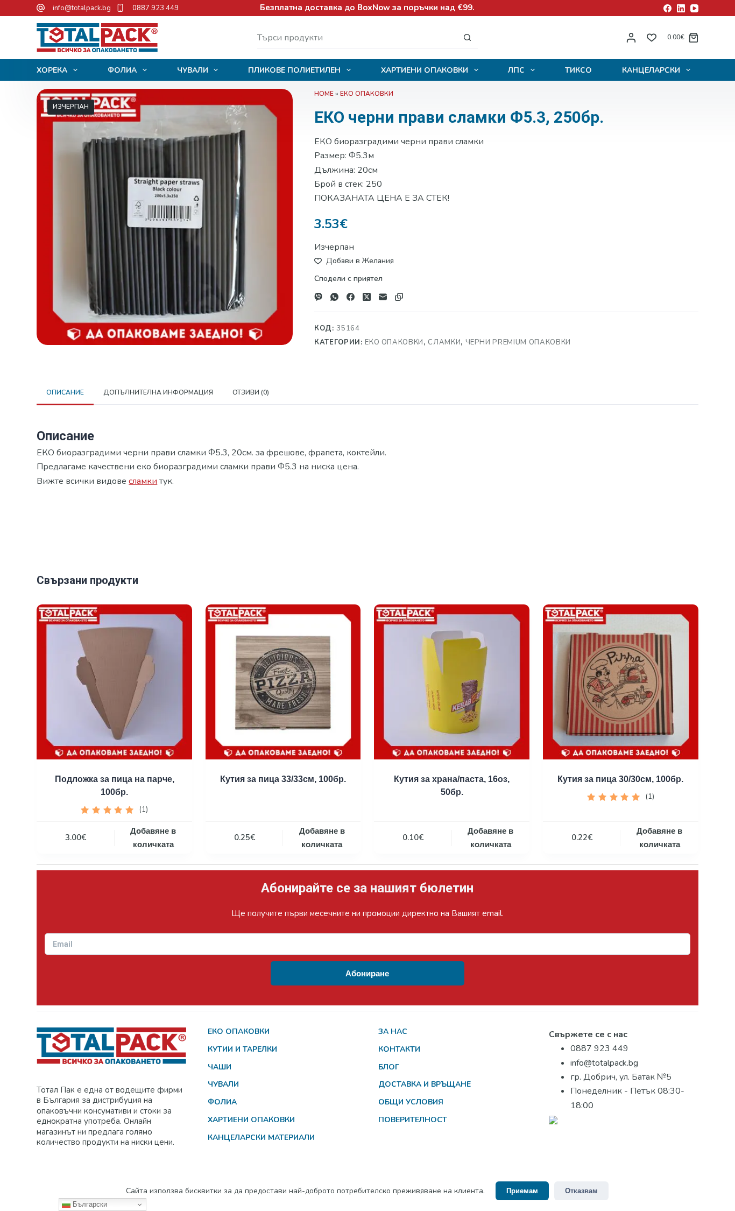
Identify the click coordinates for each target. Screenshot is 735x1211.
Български (88, 1204)
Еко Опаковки (366, 93)
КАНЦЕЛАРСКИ (651, 70)
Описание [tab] (65, 392)
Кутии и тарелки (242, 1049)
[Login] (631, 38)
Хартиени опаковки (251, 1120)
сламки (143, 481)
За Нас (392, 1031)
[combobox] (357, 37)
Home (324, 93)
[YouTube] (694, 8)
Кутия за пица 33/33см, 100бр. (283, 779)
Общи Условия (410, 1102)
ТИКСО (578, 70)
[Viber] (318, 297)
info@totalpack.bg (82, 8)
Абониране (367, 973)
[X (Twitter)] (367, 297)
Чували (223, 1084)
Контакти (399, 1049)
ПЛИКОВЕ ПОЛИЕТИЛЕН (294, 70)
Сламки (444, 342)
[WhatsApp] (334, 297)
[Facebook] (667, 8)
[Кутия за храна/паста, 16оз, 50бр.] (451, 682)
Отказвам (581, 1191)
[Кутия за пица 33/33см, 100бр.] (283, 682)
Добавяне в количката (153, 837)
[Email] (383, 297)
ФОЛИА (122, 70)
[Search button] (467, 37)
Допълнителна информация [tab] (158, 392)
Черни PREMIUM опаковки (518, 342)
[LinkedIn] (681, 8)
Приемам (522, 1191)
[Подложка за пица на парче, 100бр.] (114, 682)
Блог (388, 1067)
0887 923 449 (155, 8)
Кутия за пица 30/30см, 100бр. (620, 779)
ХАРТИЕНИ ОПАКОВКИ (424, 70)
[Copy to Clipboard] (399, 297)
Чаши (219, 1067)
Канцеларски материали (261, 1137)
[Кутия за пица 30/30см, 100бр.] (620, 682)
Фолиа (222, 1102)
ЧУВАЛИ (192, 70)
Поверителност (412, 1120)
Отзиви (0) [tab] (250, 392)
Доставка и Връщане (424, 1084)
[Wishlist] (651, 38)
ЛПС (516, 70)
